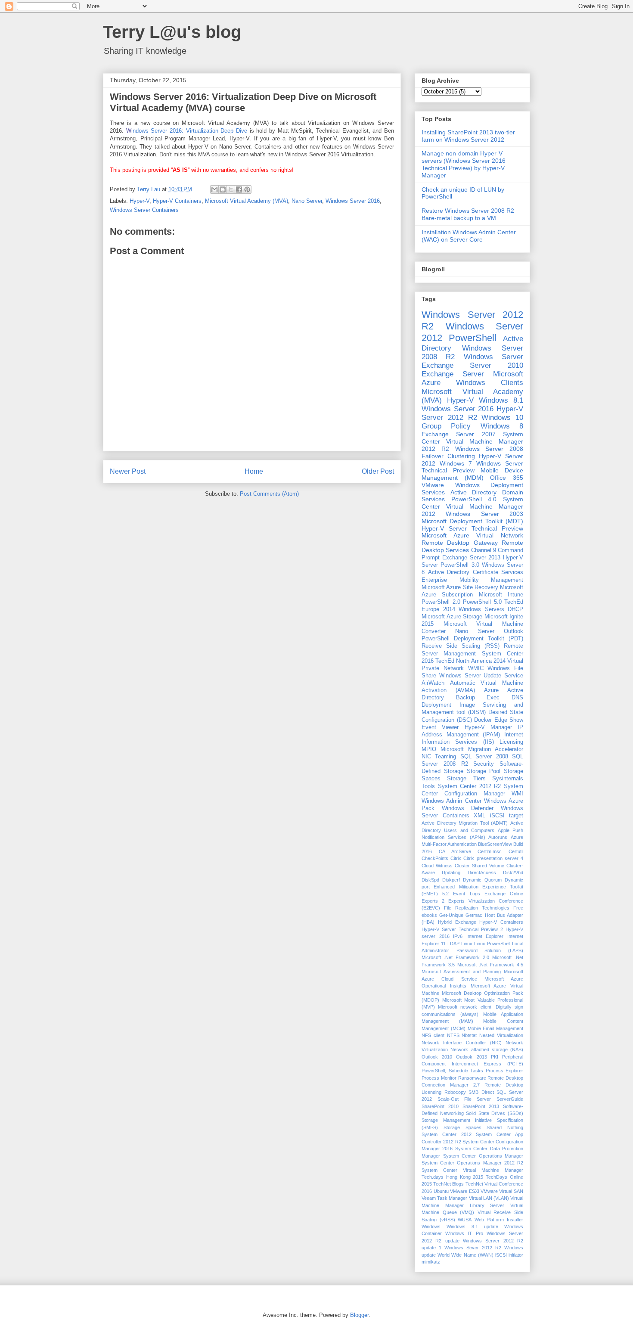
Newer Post (128, 471)
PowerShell (472, 337)
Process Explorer (505, 1070)
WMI (517, 794)
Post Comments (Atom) (269, 494)
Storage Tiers (466, 779)
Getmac (473, 915)
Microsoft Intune (501, 595)
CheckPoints (435, 858)
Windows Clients (489, 383)
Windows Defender (468, 808)
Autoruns (497, 837)
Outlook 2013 (471, 1056)
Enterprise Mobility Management (472, 580)
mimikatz (431, 1261)
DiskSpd (430, 879)
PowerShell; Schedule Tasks (452, 1070)
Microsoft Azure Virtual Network (472, 535)
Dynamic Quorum (482, 879)
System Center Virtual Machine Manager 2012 (472, 506)
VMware (433, 484)
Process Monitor (439, 1078)
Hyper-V (139, 201)
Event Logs (466, 893)
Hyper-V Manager (488, 727)
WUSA (465, 1219)
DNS (517, 698)
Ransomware (472, 1078)
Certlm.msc (490, 851)
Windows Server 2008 (489, 448)
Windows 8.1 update (472, 1226)
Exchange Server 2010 (472, 365)
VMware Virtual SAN (502, 1191)
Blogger (359, 1315)
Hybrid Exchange (457, 922)
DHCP (515, 609)
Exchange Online (503, 893)
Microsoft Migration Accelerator (482, 749)
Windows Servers (481, 609)
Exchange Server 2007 (459, 434)
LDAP (453, 943)
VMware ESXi (464, 1191)
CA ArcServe (455, 851)
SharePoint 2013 (481, 1106)
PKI (494, 1056)
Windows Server (493, 357)
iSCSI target (507, 816)
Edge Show (509, 720)
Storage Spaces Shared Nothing (483, 1127)
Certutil (516, 851)
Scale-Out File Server (464, 1099)
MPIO (429, 749)
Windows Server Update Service (481, 676)
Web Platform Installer (499, 1219)
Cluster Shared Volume (479, 865)
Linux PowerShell (492, 943)
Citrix (455, 858)
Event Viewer (440, 727)
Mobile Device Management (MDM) (472, 474)
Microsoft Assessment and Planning (461, 971)
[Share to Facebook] (239, 189)
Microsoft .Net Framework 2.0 (455, 957)
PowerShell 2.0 (441, 602)
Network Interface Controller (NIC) (462, 1042)
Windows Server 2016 (353, 201)
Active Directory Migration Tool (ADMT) (465, 823)
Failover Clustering (448, 456)
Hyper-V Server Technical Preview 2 (462, 929)
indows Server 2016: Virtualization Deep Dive (186, 130)
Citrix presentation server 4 (493, 858)
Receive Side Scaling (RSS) (461, 646)
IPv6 (457, 936)
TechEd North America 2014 (470, 661)
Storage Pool (484, 771)
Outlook (513, 631)
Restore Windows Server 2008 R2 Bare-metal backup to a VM (468, 214)
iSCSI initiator (509, 1254)
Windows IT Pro (464, 1233)
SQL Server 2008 (484, 757)
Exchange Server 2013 (471, 558)
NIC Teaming (439, 757)
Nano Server (307, 201)
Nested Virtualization (501, 1035)
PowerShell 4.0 (474, 499)
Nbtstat (469, 1035)
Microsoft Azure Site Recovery (460, 587)
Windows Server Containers (144, 210)
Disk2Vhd (513, 872)
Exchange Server (453, 374)
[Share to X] (231, 189)
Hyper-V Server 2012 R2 (472, 413)
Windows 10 (502, 417)
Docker (483, 720)
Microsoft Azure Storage (452, 617)
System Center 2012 (447, 1134)
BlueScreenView (495, 844)
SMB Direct (481, 1092)
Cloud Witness (437, 865)
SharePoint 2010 (440, 1106)
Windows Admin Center (451, 801)
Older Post (378, 471)
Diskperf (451, 879)
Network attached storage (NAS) (486, 1049)
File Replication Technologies (476, 907)
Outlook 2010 (437, 1056)
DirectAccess (482, 872)
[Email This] (214, 189)
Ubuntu (441, 1191)
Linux (466, 943)
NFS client (433, 1035)
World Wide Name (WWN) (465, 1254)
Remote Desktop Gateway (460, 542)
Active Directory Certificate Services (476, 572)
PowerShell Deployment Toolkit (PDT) (472, 639)
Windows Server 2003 (484, 513)
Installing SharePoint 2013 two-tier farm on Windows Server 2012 (468, 136)
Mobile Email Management (496, 1028)
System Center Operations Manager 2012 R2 (472, 1162)
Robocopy (455, 1092)
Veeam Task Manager (444, 1198)
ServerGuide (509, 1099)
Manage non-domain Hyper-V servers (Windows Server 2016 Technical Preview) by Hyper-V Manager (464, 164)
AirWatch (433, 683)
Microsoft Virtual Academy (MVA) (246, 201)
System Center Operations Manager (483, 1155)
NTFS (453, 1035)
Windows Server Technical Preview (472, 467)
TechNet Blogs (448, 1183)
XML (479, 816)
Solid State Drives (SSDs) (494, 1113)
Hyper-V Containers (177, 201)
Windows (431, 1226)
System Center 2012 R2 (469, 786)
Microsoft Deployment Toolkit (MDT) (472, 521)
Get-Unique (451, 915)
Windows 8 (502, 426)
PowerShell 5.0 (482, 602)
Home (254, 471)
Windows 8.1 (501, 400)
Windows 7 (456, 463)
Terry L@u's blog (172, 31)
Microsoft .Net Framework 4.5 (490, 964)
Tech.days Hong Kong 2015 (452, 1177)
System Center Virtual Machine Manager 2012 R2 (472, 441)
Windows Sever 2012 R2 (472, 1247)
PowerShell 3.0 (460, 565)
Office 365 (506, 477)
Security (483, 764)
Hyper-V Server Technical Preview (472, 528)
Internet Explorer (485, 936)
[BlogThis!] (222, 189)
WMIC (476, 668)
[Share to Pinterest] (247, 189)
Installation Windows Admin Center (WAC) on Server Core (469, 236)
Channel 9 (483, 550)
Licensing (511, 742)
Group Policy (446, 426)
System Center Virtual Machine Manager (472, 1170)
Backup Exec (478, 698)
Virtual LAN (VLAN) (489, 1198)
